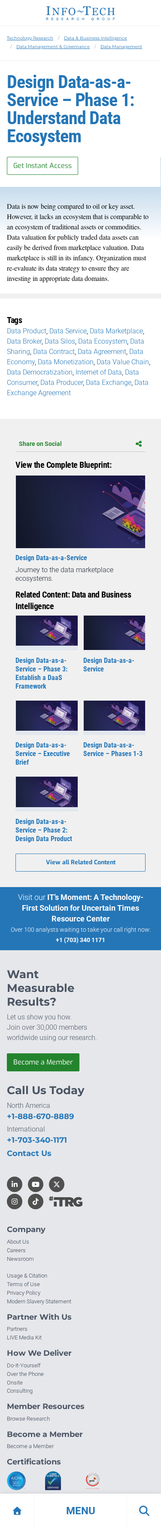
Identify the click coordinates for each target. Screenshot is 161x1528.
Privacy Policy (23, 1293)
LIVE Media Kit (24, 1337)
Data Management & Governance (53, 46)
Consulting (20, 1391)
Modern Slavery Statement (39, 1301)
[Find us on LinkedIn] (14, 1184)
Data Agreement (102, 352)
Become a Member (43, 1062)
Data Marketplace (116, 331)
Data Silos (60, 341)
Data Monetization (66, 362)
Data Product (26, 331)
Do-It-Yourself (23, 1365)
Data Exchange (108, 382)
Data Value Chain (123, 362)
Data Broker (24, 341)
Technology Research (30, 38)
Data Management (121, 46)
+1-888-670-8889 (40, 1116)
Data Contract (54, 352)
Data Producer (61, 382)
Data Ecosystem (102, 341)
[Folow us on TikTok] (35, 1201)
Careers (16, 1250)
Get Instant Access (42, 165)
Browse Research (28, 1418)
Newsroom (20, 1259)
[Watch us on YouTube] (35, 1184)
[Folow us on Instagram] (14, 1201)
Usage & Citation (27, 1275)
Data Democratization (40, 372)
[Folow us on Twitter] (56, 1184)
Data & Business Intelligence (95, 38)
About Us (18, 1241)
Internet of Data (99, 372)
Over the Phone (25, 1374)
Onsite (15, 1382)
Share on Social (40, 443)
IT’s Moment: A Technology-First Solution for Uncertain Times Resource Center (82, 908)
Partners (17, 1329)
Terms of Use (23, 1284)
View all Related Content (80, 862)
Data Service (68, 331)
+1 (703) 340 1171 (80, 939)
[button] (80, 1511)
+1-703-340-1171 (37, 1140)
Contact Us (29, 1153)
